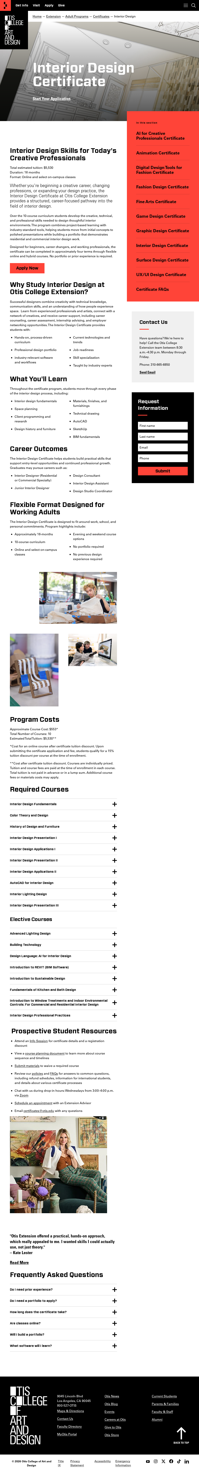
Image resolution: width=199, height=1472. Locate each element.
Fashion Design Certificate (162, 186)
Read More (19, 1262)
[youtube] (148, 1461)
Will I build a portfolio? (27, 1334)
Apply (49, 5)
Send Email (147, 372)
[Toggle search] (193, 5)
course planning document (45, 1053)
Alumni (157, 1419)
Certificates (101, 16)
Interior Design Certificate (162, 245)
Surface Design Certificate (162, 259)
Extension (53, 16)
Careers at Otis (115, 1419)
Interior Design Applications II (33, 871)
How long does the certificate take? (38, 1312)
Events (109, 1412)
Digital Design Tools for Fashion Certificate (159, 170)
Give (61, 5)
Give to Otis (113, 1427)
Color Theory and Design (29, 815)
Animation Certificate (158, 152)
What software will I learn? (31, 1345)
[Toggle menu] (185, 5)
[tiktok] (179, 1461)
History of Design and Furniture (34, 826)
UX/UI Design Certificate (161, 274)
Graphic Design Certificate (162, 230)
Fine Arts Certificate (156, 201)
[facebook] (171, 1461)
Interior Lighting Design (28, 894)
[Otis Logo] (14, 30)
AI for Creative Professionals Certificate (160, 136)
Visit (36, 5)
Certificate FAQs (152, 289)
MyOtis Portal (67, 1434)
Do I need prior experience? (31, 1289)
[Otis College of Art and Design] (5, 5)
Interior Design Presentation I (33, 838)
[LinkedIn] (186, 1461)
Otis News (112, 1396)
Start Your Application (52, 98)
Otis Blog (111, 1404)
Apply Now (27, 268)
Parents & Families (165, 1404)
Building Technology (26, 944)
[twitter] (163, 1461)
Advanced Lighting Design (30, 933)
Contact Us (65, 1419)
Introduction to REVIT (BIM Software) (39, 967)
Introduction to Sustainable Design (37, 978)
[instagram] (155, 1461)
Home (37, 16)
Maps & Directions (70, 1411)
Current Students (164, 1396)
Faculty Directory (69, 1426)
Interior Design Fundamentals (33, 804)
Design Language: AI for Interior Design (40, 956)
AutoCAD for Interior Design (31, 883)
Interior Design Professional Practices (40, 1015)
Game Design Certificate (160, 216)
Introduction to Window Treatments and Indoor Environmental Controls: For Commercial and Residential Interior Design (58, 1002)
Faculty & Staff (162, 1412)
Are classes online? (25, 1323)
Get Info (22, 5)
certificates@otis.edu (39, 1111)
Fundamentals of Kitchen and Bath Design (43, 989)
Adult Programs (76, 16)
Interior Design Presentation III (34, 905)
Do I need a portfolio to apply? (33, 1300)
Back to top (181, 1442)
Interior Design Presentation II (34, 860)
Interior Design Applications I (32, 849)
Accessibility (102, 1461)
